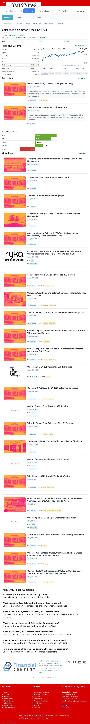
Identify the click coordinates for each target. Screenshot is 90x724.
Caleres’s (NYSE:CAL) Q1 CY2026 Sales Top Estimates (52, 388)
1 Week (51, 73)
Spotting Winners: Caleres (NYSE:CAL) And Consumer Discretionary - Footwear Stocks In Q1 (52, 234)
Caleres (33, 412)
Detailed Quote (80, 46)
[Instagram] (85, 667)
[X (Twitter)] (69, 667)
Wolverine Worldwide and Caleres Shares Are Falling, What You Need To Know (56, 294)
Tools (39, 17)
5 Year (85, 73)
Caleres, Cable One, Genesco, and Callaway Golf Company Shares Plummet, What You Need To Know (54, 572)
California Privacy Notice (29, 717)
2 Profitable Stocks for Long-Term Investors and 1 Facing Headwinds (53, 215)
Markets (7, 17)
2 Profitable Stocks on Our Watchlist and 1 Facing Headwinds (55, 534)
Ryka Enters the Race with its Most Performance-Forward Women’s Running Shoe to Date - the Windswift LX (54, 252)
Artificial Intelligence (48, 399)
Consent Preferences (9, 723)
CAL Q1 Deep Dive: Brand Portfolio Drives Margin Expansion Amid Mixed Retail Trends (55, 350)
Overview (19, 23)
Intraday (44, 73)
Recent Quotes (45, 11)
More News (82, 78)
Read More (82, 153)
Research (67, 41)
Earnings (45, 100)
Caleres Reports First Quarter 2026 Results (47, 406)
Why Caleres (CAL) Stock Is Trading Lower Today (50, 83)
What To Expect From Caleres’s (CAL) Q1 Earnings (50, 423)
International (48, 23)
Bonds (44, 487)
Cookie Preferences (40, 717)
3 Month (66, 73)
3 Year (79, 73)
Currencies (37, 23)
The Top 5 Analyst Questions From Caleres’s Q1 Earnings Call (56, 312)
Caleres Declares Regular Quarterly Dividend (48, 459)
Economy (45, 305)
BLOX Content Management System (33, 718)
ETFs (29, 17)
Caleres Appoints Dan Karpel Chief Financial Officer (51, 518)
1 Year (73, 73)
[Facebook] (74, 667)
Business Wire (33, 263)
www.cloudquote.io (53, 663)
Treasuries (60, 23)
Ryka (33, 260)
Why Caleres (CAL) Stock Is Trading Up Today (48, 476)
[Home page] (23, 4)
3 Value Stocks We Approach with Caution (47, 107)
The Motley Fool (34, 376)
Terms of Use (61, 715)
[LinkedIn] (79, 667)
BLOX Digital (47, 718)
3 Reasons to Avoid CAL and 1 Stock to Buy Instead (51, 275)
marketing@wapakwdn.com (76, 701)
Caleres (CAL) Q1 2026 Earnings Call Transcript (50, 367)
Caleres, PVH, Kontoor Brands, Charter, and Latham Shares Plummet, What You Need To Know (54, 554)
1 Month (58, 73)
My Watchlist (63, 11)
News (28, 23)
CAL (43, 30)
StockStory (33, 100)
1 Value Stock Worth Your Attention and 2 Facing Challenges (55, 441)
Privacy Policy (45, 670)
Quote (16, 41)
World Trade (52, 323)
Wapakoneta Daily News (33, 715)
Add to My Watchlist (42, 38)
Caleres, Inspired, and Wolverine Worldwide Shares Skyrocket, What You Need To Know (56, 331)
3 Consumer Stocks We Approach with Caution (49, 177)
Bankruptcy (46, 285)
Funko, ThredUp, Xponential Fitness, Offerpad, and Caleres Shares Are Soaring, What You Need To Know (54, 499)
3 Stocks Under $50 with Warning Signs (45, 195)
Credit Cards (51, 487)
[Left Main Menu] (4, 3)
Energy (51, 582)
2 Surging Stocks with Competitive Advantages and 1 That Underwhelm (54, 160)
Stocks (19, 17)
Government (52, 305)
